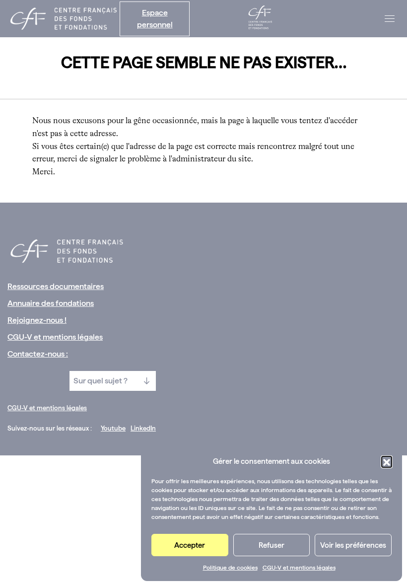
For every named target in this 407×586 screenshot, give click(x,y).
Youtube (113, 428)
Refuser (271, 545)
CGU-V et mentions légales (299, 567)
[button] (387, 461)
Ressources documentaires (55, 286)
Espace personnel (155, 18)
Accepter (189, 545)
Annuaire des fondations (50, 303)
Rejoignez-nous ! (37, 320)
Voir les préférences (353, 545)
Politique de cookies (230, 567)
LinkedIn (143, 428)
